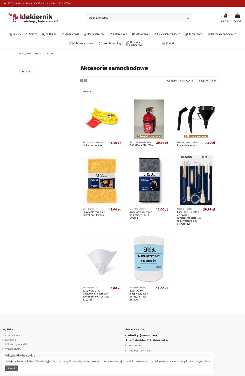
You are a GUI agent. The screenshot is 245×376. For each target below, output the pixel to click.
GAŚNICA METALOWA (141, 145)
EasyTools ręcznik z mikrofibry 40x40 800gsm (141, 215)
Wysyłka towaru (12, 349)
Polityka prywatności (15, 344)
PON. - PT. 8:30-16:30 (11, 3)
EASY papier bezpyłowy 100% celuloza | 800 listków (139, 295)
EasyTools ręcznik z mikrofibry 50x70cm (94, 213)
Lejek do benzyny (187, 145)
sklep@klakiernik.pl (140, 350)
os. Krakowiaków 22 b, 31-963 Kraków (39, 3)
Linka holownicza (93, 145)
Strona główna (12, 335)
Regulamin (10, 340)
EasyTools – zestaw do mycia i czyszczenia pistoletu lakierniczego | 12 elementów (189, 218)
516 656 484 (135, 345)
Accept (11, 368)
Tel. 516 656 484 (65, 3)
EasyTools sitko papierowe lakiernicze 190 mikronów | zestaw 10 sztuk (96, 295)
